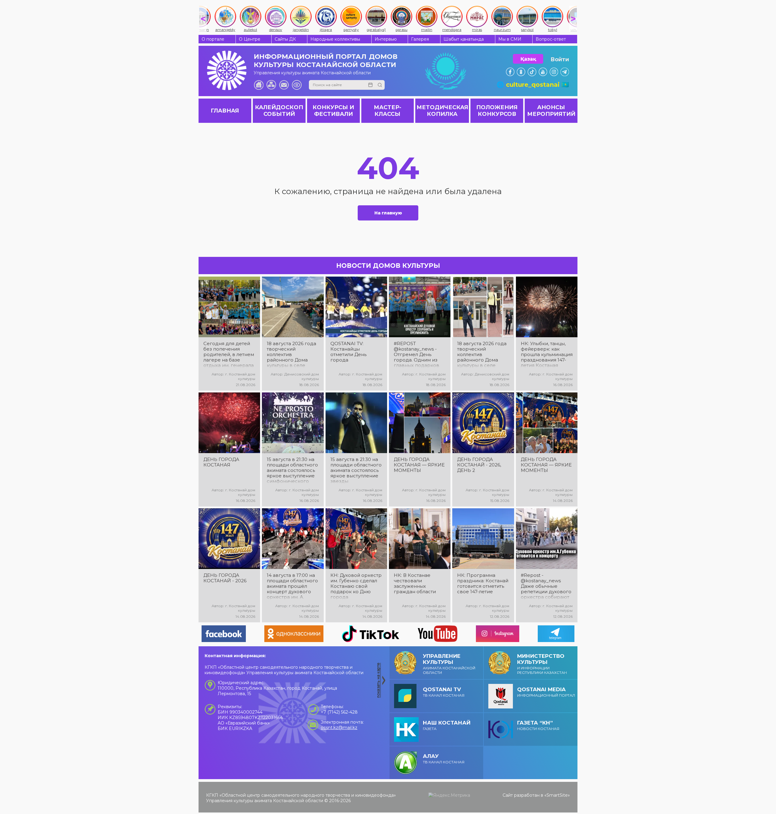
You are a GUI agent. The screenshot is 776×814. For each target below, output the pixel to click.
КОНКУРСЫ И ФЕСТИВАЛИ (333, 110)
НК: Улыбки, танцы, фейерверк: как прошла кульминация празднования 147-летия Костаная (547, 354)
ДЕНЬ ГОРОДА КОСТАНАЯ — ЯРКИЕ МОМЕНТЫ (419, 465)
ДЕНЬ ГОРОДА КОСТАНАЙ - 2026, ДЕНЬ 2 (479, 465)
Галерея (420, 39)
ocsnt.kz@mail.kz (339, 727)
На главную (388, 213)
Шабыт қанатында (463, 39)
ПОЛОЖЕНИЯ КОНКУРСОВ (496, 110)
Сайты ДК (285, 39)
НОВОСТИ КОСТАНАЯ (538, 725)
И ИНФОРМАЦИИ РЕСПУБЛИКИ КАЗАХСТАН (542, 664)
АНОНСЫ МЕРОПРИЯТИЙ (551, 110)
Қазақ (528, 59)
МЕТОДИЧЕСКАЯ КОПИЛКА (442, 110)
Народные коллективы (335, 39)
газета (446, 725)
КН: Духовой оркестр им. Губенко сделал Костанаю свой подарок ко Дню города (356, 586)
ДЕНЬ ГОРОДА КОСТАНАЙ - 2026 (224, 578)
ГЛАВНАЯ (225, 110)
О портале (213, 39)
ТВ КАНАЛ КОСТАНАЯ (443, 692)
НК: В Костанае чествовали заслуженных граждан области (415, 583)
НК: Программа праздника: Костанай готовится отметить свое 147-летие (482, 583)
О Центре (249, 39)
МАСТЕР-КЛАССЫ (387, 110)
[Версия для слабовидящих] (297, 85)
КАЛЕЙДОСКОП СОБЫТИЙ (279, 110)
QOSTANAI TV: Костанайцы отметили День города (348, 352)
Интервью (386, 39)
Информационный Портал (546, 692)
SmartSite (557, 795)
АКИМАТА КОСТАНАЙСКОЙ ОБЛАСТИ (449, 664)
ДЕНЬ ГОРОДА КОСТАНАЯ (221, 462)
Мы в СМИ (509, 39)
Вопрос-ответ (551, 39)
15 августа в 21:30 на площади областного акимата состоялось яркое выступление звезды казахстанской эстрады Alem (356, 470)
